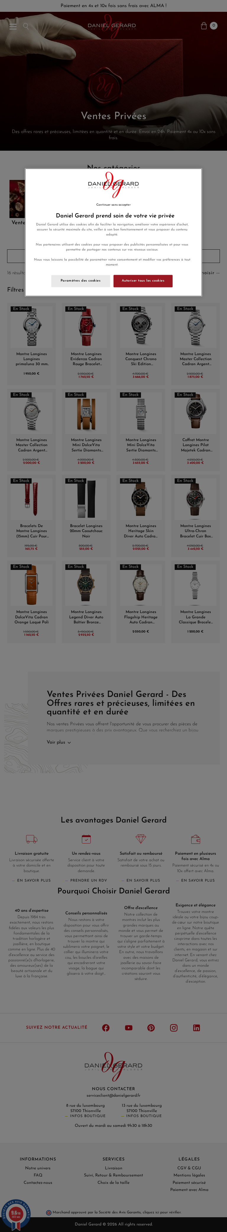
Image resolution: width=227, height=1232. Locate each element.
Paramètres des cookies (81, 281)
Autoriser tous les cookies (143, 281)
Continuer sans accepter (113, 205)
